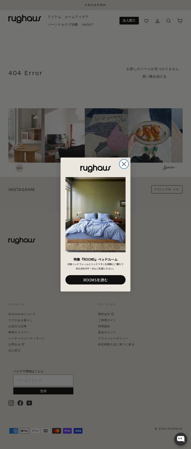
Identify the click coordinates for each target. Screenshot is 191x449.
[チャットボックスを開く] (180, 439)
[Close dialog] (124, 164)
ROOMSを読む (95, 280)
